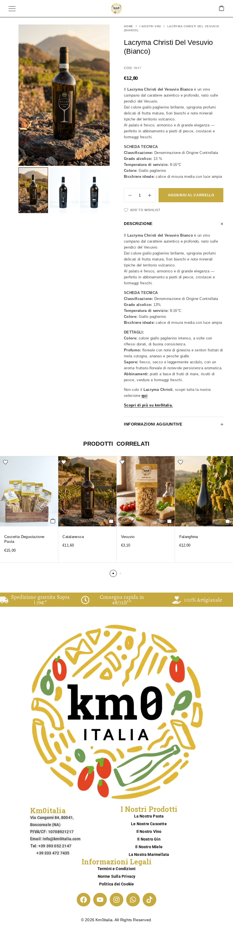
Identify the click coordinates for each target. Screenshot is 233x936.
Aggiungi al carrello (191, 195)
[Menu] (12, 8)
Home (128, 26)
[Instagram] (116, 899)
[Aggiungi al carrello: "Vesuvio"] (169, 521)
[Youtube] (100, 899)
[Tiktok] (149, 899)
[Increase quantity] (151, 195)
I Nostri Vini (150, 26)
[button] (113, 573)
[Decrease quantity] (128, 195)
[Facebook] (83, 899)
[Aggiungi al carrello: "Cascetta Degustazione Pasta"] (53, 521)
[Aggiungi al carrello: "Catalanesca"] (111, 521)
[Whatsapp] (133, 899)
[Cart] (221, 8)
